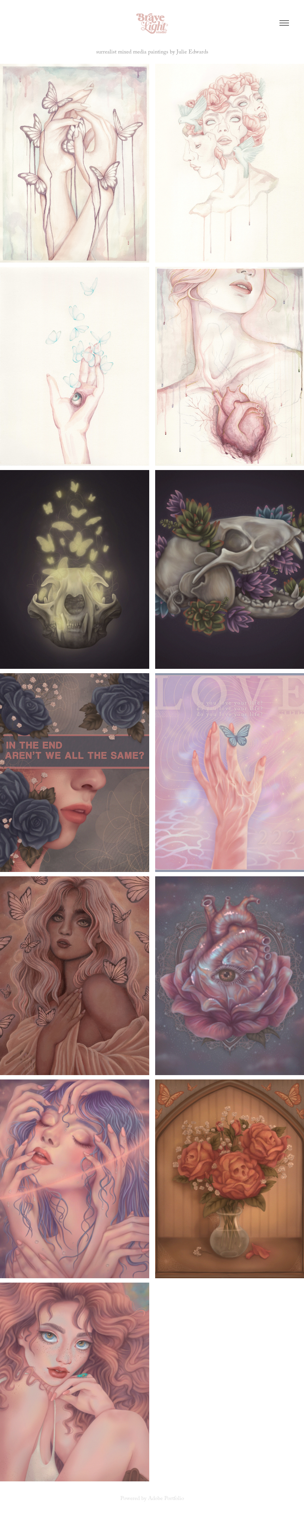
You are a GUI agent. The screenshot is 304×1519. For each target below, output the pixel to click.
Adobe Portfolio (166, 1499)
